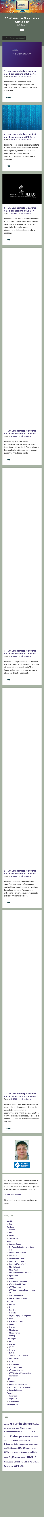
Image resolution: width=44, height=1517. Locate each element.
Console (12, 1313)
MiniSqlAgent (14, 1267)
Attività (9, 1221)
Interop (12, 1327)
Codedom (13, 1256)
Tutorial (10, 1393)
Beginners (13, 1399)
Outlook (12, 1382)
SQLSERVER (13, 1238)
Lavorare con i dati (16, 1261)
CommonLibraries (12, 1432)
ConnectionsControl (28, 1432)
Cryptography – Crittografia (20, 1316)
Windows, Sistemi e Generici (20, 1387)
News (11, 1224)
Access (12, 1230)
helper (16, 1441)
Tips (8, 1379)
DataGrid (34, 1437)
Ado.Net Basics (15, 1244)
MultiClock (24, 1448)
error (6, 1441)
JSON (26, 1444)
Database (10, 1227)
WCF (11, 1361)
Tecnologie (11, 1339)
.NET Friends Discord (12, 1195)
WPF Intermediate (16, 1296)
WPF (17, 1465)
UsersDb (12, 1278)
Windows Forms (15, 1367)
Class (22, 1428)
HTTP (11, 1347)
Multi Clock (13, 1270)
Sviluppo (10, 1301)
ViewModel (26, 1462)
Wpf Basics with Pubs (17, 1284)
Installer (12, 1350)
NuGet (11, 1353)
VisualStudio (34, 1462)
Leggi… (9, 97)
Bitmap (6, 1428)
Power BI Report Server (18, 1384)
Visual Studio (14, 1359)
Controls (7, 1437)
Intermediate (14, 1402)
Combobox (29, 1428)
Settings (24, 1452)
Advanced (13, 1396)
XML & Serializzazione (18, 1299)
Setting (12, 1336)
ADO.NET (14, 1424)
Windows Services (16, 1370)
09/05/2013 (14, 76)
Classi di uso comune (17, 1253)
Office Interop (14, 1333)
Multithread (13, 1330)
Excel (11, 1319)
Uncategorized (12, 1404)
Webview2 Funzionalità (18, 1281)
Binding (36, 1424)
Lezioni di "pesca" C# (17, 1264)
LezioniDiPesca (33, 1444)
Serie (9, 1241)
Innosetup (22, 1441)
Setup (30, 1452)
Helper (11, 1324)
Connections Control (17, 1258)
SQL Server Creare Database (20, 1273)
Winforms (8, 1466)
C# (10, 1307)
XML (22, 1466)
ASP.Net (12, 1344)
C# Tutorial (15, 1428)
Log (5, 1448)
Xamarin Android (15, 1390)
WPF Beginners (15, 1287)
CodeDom (13, 1310)
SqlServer (15, 1457)
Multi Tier (32, 1448)
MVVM (6, 1452)
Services (17, 1452)
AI (10, 1341)
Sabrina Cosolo (26, 76)
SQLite (11, 1236)
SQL (10, 1233)
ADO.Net (12, 1304)
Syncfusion (13, 1276)
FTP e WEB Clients (16, 1321)
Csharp (15, 1436)
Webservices (14, 1364)
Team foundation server (18, 1356)
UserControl (8, 1462)
